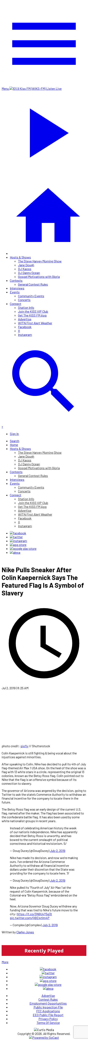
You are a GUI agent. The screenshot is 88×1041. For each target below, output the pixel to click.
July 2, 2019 (57, 851)
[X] (16, 537)
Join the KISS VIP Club (33, 311)
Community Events (31, 296)
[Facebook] (18, 533)
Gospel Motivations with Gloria (39, 276)
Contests (16, 280)
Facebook (25, 327)
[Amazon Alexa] (15, 552)
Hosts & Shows (20, 257)
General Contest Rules (33, 284)
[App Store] (18, 545)
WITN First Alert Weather (35, 323)
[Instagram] (18, 541)
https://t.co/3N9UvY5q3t (34, 914)
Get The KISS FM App (32, 315)
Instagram (25, 334)
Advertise (24, 319)
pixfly (24, 746)
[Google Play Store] (23, 548)
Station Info (26, 307)
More (5, 962)
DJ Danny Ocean (29, 273)
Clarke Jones (25, 932)
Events (15, 292)
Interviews (17, 288)
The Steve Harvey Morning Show (40, 261)
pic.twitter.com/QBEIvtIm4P (30, 918)
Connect (15, 304)
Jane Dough (26, 265)
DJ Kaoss (24, 269)
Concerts (24, 300)
